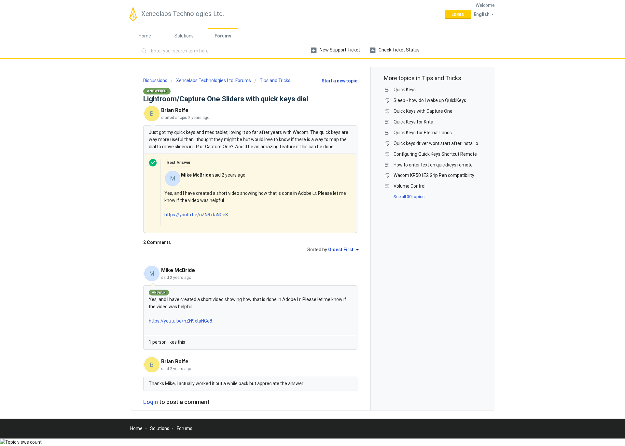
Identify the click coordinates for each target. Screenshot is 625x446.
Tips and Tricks (275, 80)
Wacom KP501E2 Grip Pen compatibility (434, 175)
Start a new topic (339, 80)
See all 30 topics (409, 196)
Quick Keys (405, 89)
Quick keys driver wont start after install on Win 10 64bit (450, 143)
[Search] (144, 51)
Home (145, 35)
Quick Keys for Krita (413, 121)
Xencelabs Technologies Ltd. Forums (213, 80)
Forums (223, 35)
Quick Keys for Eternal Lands (423, 132)
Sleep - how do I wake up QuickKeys (430, 100)
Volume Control (409, 186)
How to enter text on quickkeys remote (433, 164)
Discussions (155, 80)
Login (150, 401)
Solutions (184, 35)
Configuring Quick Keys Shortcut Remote (435, 154)
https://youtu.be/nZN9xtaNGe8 (196, 214)
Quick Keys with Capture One (423, 111)
